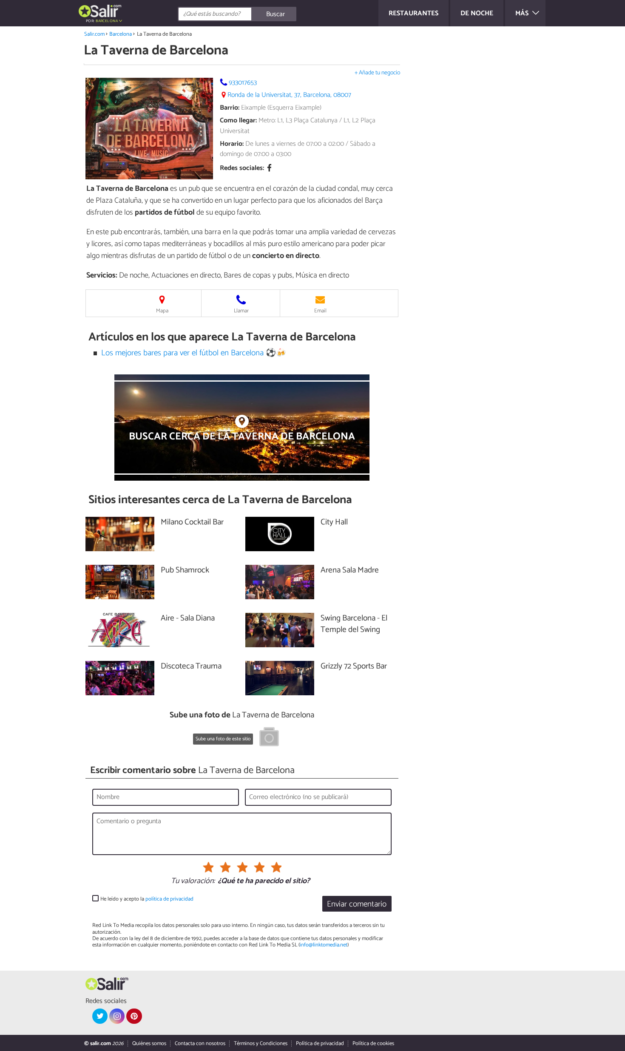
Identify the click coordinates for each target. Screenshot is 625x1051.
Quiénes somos (149, 1043)
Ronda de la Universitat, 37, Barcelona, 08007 (289, 95)
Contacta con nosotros (200, 1043)
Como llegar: (238, 120)
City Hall (334, 522)
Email (320, 310)
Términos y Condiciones (260, 1043)
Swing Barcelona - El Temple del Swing (354, 624)
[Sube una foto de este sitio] (269, 738)
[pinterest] (134, 1016)
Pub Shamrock (185, 570)
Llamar (241, 310)
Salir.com (94, 34)
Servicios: (101, 275)
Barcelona (120, 34)
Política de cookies (373, 1043)
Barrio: (229, 107)
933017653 (243, 82)
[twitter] (100, 1016)
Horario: (232, 144)
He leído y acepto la (146, 899)
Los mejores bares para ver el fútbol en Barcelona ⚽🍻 (193, 353)
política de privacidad (169, 899)
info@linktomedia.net (323, 945)
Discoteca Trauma (191, 666)
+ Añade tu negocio (377, 73)
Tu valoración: (193, 881)
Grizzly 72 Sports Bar (359, 666)
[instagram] (117, 1016)
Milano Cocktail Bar (192, 522)
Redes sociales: (242, 168)
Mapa (162, 310)
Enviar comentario (356, 904)
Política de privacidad (320, 1043)
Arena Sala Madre (350, 570)
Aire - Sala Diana (188, 618)
